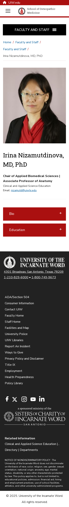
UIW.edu (14, 3)
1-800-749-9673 (43, 277)
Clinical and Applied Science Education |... (32, 444)
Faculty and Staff (26, 42)
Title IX (10, 365)
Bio (11, 213)
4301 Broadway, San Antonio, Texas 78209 (34, 272)
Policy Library (14, 383)
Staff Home (13, 322)
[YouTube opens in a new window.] (32, 399)
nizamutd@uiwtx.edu (24, 190)
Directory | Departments (21, 450)
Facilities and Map (17, 328)
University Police (16, 334)
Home (7, 42)
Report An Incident (17, 346)
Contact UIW (14, 309)
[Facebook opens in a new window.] (7, 399)
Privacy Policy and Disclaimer (24, 359)
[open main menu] (9, 11)
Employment (13, 371)
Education (17, 230)
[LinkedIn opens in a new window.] (41, 399)
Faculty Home (14, 315)
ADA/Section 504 (17, 297)
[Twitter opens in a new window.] (14, 399)
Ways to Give (14, 352)
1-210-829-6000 (16, 277)
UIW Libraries (14, 340)
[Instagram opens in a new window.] (23, 399)
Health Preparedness (19, 377)
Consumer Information (19, 303)
